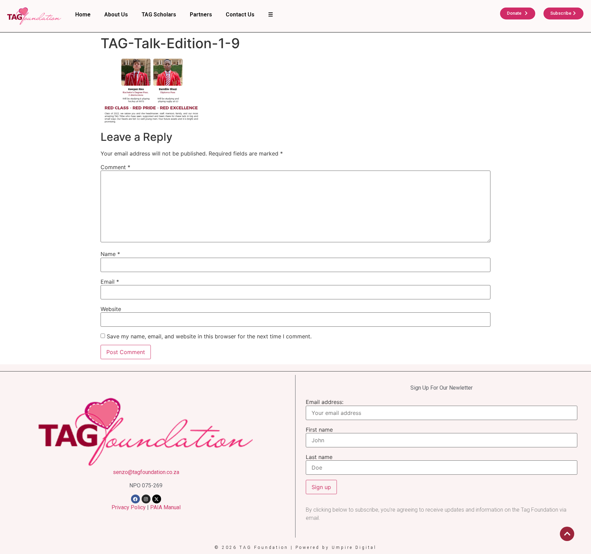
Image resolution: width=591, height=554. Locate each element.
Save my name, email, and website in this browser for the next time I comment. (209, 336)
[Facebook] (135, 499)
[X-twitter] (156, 499)
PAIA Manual (165, 507)
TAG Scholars (159, 14)
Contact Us (240, 14)
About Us (116, 14)
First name (319, 429)
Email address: (324, 402)
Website (111, 309)
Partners (201, 14)
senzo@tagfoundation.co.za (146, 472)
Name (110, 254)
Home (83, 14)
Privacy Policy (128, 507)
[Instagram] (146, 499)
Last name (319, 457)
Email (110, 281)
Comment (115, 167)
